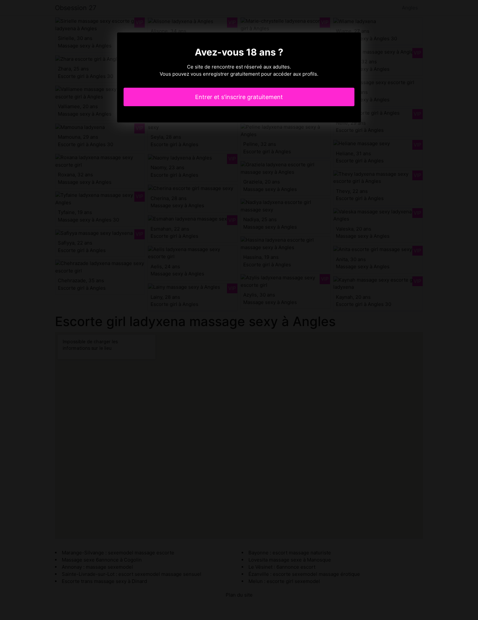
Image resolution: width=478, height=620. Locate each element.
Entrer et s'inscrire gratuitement (239, 97)
